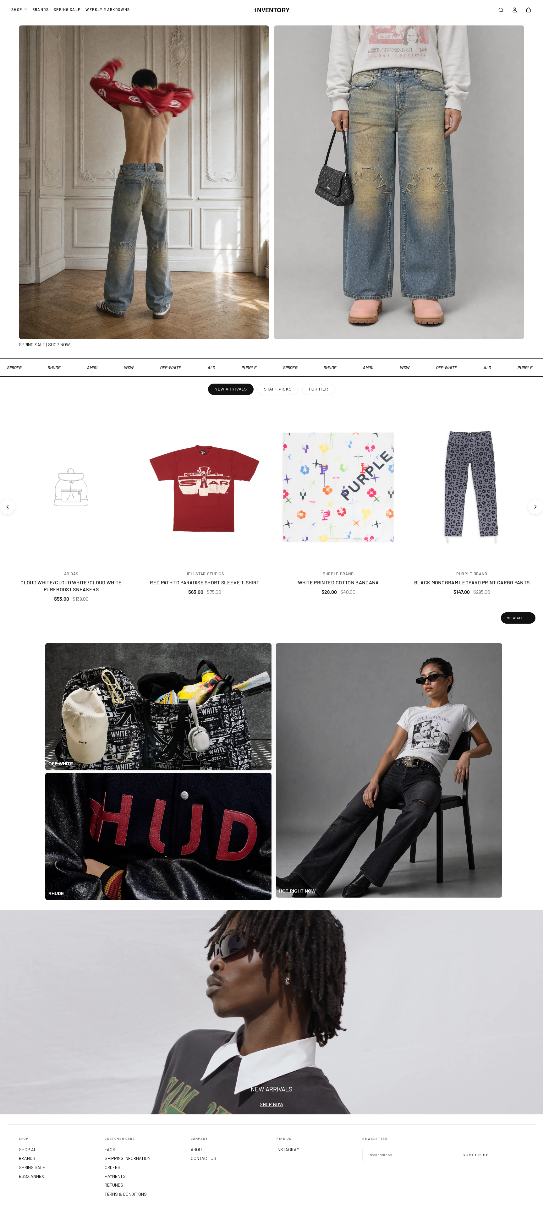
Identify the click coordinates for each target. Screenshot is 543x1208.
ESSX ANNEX (31, 1176)
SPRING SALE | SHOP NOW (44, 344)
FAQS (110, 1149)
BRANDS (40, 9)
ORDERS (112, 1167)
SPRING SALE (67, 9)
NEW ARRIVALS (231, 389)
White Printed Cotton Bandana (338, 582)
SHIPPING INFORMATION (128, 1158)
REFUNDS (114, 1185)
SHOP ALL (29, 1149)
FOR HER (318, 389)
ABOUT (197, 1149)
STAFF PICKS (278, 389)
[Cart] (528, 10)
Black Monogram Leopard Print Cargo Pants (472, 582)
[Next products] (535, 506)
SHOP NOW (271, 1104)
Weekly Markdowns (107, 9)
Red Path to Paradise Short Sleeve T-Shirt (204, 582)
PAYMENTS (115, 1176)
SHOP (16, 9)
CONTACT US (203, 1158)
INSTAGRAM (288, 1149)
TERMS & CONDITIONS (126, 1194)
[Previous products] (7, 506)
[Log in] (515, 10)
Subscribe (476, 1154)
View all (515, 618)
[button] (501, 10)
